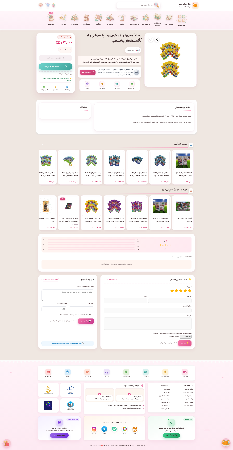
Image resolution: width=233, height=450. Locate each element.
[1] (189, 291)
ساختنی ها (110, 24)
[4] (176, 291)
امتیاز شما (188, 287)
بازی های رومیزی (134, 24)
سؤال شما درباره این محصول (85, 286)
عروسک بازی (86, 24)
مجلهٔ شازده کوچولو (164, 396)
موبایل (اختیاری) (62, 303)
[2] (185, 291)
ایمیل (145, 296)
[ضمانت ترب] (48, 405)
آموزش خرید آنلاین (188, 392)
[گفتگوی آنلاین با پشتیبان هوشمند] (226, 443)
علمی (122, 24)
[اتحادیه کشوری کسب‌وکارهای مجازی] (70, 405)
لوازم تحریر (51, 18)
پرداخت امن (189, 399)
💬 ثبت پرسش (86, 321)
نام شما (189, 296)
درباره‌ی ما (167, 392)
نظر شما (189, 316)
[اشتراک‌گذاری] (156, 39)
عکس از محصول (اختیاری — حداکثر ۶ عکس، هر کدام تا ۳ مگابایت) (172, 333)
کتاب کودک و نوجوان (157, 24)
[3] (181, 291)
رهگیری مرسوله (189, 389)
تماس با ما (167, 389)
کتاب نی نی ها (169, 24)
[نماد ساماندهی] (48, 390)
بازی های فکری (146, 24)
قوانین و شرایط (189, 402)
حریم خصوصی (166, 402)
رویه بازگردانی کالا (188, 405)
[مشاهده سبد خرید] (47, 5)
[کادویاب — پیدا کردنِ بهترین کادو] (6, 443)
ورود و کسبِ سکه (86, 72)
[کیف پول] (53, 5)
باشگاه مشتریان (165, 405)
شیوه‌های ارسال (188, 396)
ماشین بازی (74, 24)
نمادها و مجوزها (165, 409)
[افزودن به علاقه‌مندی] (150, 39)
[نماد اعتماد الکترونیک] (70, 390)
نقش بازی (63, 24)
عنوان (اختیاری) (187, 306)
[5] (172, 291)
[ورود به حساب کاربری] (40, 5)
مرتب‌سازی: (188, 256)
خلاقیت (98, 24)
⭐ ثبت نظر (185, 343)
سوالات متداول (165, 399)
